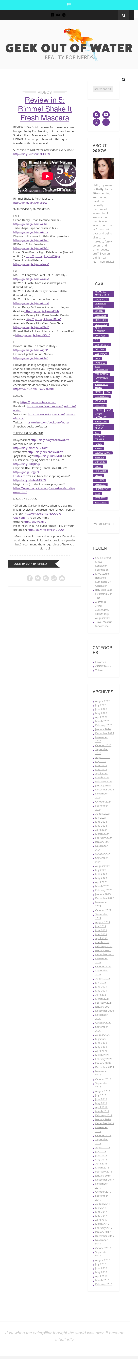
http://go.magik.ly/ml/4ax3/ (30, 232)
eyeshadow (101, 353)
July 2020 (100, 1038)
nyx (97, 432)
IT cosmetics (102, 396)
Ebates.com (20, 476)
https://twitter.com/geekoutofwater (46, 422)
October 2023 (103, 853)
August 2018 (102, 1147)
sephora (99, 457)
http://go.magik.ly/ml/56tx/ (30, 202)
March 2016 (102, 1280)
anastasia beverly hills (102, 294)
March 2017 (102, 1223)
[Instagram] (64, 13)
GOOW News (103, 666)
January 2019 (103, 1119)
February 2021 (103, 1002)
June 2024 (101, 821)
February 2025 (103, 781)
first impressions (101, 368)
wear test (100, 498)
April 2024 (101, 829)
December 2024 (104, 789)
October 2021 (103, 966)
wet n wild (101, 502)
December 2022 (104, 898)
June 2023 (101, 874)
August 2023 (102, 866)
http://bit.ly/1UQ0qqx (26, 464)
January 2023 (103, 894)
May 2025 (101, 769)
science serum (103, 452)
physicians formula (101, 438)
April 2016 (101, 1276)
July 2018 (100, 1151)
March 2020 (102, 1055)
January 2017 (103, 1231)
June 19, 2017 (23, 564)
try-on (98, 475)
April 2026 (101, 717)
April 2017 (101, 1219)
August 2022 (102, 922)
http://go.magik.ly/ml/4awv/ (31, 264)
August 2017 (102, 1203)
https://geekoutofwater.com (38, 402)
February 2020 (103, 1059)
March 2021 (102, 998)
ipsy (108, 392)
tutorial (99, 480)
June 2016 (101, 1268)
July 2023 (100, 870)
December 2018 (104, 1123)
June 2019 (101, 1099)
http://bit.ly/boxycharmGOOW (49, 440)
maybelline (101, 421)
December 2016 (104, 1236)
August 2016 (102, 1260)
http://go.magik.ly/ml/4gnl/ (30, 350)
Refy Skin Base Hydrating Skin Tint (103, 593)
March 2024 (102, 833)
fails (97, 358)
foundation (101, 374)
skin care (100, 461)
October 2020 (103, 1022)
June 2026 (101, 709)
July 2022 (100, 926)
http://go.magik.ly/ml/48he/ (43, 319)
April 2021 (101, 994)
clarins (99, 311)
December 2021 (104, 954)
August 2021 (102, 978)
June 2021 (101, 986)
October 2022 (103, 910)
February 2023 (103, 890)
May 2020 (101, 1046)
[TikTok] (69, 13)
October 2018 (103, 1135)
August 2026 (102, 701)
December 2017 (104, 1179)
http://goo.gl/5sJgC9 (26, 472)
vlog (97, 493)
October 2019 (103, 1079)
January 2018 (103, 1175)
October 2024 (103, 801)
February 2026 (103, 725)
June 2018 (101, 1155)
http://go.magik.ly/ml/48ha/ (30, 240)
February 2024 (103, 837)
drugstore (101, 324)
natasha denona (99, 426)
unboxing (100, 484)
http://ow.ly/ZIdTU (34, 521)
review (98, 443)
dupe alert (101, 335)
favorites (100, 362)
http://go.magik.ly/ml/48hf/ (41, 311)
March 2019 (102, 1111)
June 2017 (101, 1211)
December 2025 (104, 733)
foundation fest (101, 379)
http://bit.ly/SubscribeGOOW (31, 154)
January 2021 (103, 1006)
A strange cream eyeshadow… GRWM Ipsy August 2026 (102, 610)
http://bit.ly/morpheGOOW (30, 448)
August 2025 (102, 757)
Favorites (100, 662)
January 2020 (103, 1063)
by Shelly (40, 564)
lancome (100, 405)
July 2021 (100, 982)
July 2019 (100, 1095)
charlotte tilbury (100, 305)
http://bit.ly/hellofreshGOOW (45, 530)
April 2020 (101, 1051)
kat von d (100, 401)
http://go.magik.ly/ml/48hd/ (31, 327)
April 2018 (101, 1163)
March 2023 (102, 886)
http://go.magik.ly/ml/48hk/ (30, 224)
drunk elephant (100, 330)
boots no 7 (101, 299)
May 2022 (101, 934)
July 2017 (100, 1207)
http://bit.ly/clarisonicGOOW (43, 513)
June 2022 (101, 930)
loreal (98, 410)
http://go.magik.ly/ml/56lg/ (43, 256)
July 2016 (100, 1264)
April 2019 (101, 1107)
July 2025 (100, 761)
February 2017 (103, 1227)
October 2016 (103, 1248)
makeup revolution (101, 415)
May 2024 (101, 825)
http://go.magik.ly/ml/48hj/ (30, 358)
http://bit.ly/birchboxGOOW (45, 452)
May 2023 (101, 878)
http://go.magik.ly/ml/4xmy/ (31, 279)
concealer (100, 315)
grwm (98, 392)
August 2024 (102, 813)
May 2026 (101, 713)
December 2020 (104, 1010)
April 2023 (101, 882)
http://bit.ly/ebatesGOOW (29, 480)
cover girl (100, 320)
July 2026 (100, 705)
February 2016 (103, 1284)
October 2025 (103, 745)
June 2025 (101, 765)
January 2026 (103, 729)
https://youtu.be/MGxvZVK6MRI (33, 389)
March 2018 (102, 1167)
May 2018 (101, 1159)
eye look (99, 349)
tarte (98, 466)
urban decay (102, 489)
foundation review (101, 386)
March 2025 (102, 777)
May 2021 (101, 990)
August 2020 (102, 1034)
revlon (98, 448)
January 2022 (103, 950)
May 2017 (101, 1215)
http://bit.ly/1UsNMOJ (48, 456)
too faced (100, 471)
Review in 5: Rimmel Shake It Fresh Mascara (45, 108)
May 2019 (101, 1103)
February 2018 (103, 1171)
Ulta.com (19, 517)
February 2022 (103, 946)
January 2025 (103, 785)
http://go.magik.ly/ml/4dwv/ (31, 303)
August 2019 (102, 1091)
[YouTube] (58, 13)
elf (96, 340)
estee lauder (102, 344)
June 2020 (101, 1042)
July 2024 (100, 817)
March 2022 (102, 942)
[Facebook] (52, 13)
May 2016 (101, 1272)
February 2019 (103, 1115)
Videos (45, 92)
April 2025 (101, 773)
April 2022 (101, 938)
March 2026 (102, 721)
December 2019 (104, 1067)
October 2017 (103, 1191)
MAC (109, 410)
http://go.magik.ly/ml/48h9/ (30, 248)
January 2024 (103, 841)
